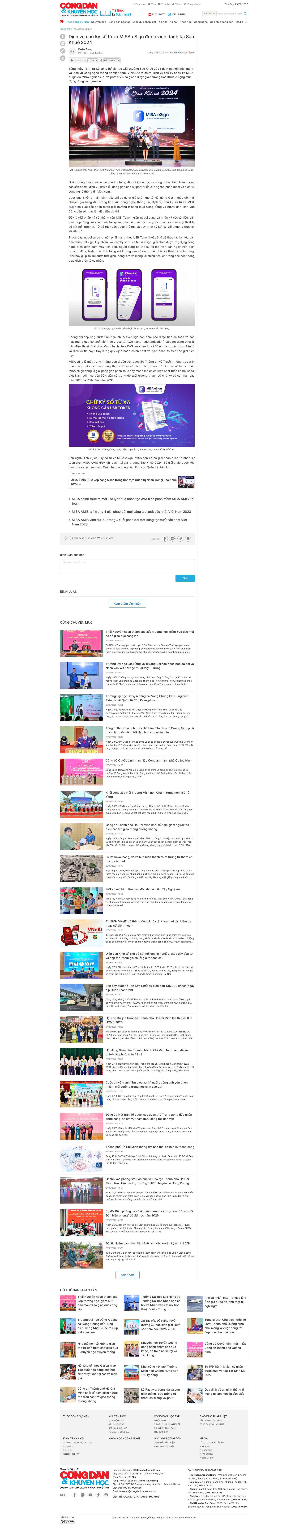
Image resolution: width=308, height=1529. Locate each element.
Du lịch (67, 1450)
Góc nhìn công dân (221, 21)
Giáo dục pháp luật (144, 21)
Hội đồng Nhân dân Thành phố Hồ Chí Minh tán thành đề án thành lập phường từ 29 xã (147, 1052)
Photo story (207, 1458)
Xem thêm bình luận (127, 603)
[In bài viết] (62, 60)
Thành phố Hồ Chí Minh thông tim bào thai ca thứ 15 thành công (150, 1147)
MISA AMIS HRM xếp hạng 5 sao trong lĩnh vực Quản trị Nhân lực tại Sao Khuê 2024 (123, 482)
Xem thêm (127, 1275)
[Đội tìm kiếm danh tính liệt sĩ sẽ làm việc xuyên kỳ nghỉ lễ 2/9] (81, 1255)
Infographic (206, 1454)
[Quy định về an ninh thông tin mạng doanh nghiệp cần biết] (195, 1396)
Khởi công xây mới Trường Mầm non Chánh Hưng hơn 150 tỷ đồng (147, 794)
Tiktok (178, 4)
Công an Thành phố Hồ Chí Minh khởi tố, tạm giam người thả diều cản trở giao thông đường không (147, 827)
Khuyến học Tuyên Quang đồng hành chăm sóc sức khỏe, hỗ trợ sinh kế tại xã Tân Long (159, 1349)
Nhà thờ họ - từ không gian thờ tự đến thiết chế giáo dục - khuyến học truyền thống (98, 1348)
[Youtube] (90, 1496)
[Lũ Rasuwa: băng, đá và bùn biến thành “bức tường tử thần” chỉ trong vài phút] (81, 868)
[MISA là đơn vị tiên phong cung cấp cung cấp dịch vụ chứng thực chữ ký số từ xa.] (132, 415)
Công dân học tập (119, 21)
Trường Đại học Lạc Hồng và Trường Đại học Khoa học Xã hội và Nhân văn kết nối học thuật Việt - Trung (150, 666)
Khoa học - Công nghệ (194, 21)
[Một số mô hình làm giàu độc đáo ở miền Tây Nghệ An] (81, 901)
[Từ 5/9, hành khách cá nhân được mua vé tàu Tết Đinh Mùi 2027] (195, 1373)
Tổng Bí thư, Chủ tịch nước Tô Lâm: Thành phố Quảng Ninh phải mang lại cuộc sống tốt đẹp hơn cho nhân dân (150, 730)
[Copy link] (62, 51)
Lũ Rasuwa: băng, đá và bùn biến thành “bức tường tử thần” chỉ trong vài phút (149, 859)
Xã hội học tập (116, 1424)
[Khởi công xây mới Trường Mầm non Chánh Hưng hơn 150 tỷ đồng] (81, 804)
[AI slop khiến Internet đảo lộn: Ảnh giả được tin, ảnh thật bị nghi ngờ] (195, 1304)
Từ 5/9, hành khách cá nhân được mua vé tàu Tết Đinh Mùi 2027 (225, 1371)
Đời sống (68, 1446)
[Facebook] (62, 38)
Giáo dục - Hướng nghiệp (167, 1424)
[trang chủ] (96, 9)
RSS (63, 1495)
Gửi (185, 578)
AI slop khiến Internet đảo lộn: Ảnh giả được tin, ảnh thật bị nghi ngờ (225, 1302)
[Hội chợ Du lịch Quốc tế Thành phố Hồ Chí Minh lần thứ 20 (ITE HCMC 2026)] (81, 1029)
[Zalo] (62, 43)
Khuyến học (98, 21)
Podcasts (205, 1446)
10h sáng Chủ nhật (164, 1446)
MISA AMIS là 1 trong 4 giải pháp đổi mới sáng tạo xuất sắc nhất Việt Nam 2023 (131, 512)
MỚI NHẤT (158, 14)
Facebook (140, 4)
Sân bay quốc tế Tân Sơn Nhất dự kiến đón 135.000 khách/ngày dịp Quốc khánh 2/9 (150, 988)
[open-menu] (246, 22)
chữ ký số (79, 538)
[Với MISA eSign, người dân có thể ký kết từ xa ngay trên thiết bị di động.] (132, 295)
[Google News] (186, 53)
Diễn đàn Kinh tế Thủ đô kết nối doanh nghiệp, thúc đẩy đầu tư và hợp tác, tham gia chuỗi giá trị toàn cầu (149, 956)
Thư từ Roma (161, 1432)
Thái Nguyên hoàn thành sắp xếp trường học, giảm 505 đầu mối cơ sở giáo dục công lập (150, 634)
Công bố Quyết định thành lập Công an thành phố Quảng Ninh (149, 760)
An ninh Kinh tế (71, 1454)
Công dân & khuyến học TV (214, 1442)
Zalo (153, 4)
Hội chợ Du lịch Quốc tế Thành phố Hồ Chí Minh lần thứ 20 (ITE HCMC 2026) (149, 1020)
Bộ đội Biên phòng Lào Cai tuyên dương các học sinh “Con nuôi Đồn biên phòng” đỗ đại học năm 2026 (149, 1213)
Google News (194, 4)
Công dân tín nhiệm (164, 1442)
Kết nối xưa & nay (118, 1428)
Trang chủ (65, 28)
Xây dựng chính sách (211, 1420)
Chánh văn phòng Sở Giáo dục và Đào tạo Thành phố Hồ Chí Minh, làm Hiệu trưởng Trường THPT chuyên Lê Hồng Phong (147, 1181)
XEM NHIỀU (179, 14)
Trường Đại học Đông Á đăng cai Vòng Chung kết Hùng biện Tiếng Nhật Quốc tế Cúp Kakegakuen (147, 698)
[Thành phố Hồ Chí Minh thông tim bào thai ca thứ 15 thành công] (81, 1158)
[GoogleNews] (106, 1496)
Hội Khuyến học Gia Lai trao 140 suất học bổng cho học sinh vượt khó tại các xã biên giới (97, 1372)
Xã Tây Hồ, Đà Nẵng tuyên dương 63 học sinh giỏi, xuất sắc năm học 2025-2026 (160, 1325)
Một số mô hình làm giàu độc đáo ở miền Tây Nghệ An (143, 889)
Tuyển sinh (160, 1420)
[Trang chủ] (62, 21)
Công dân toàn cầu (164, 1428)
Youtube (165, 4)
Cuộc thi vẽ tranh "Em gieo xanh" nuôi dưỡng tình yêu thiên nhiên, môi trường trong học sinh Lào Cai (147, 1084)
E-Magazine (206, 1450)
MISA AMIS (96, 538)
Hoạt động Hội (116, 1420)
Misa (110, 538)
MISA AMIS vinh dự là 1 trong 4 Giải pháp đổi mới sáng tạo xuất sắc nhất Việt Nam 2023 (129, 522)
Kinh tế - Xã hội (167, 21)
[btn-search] (245, 14)
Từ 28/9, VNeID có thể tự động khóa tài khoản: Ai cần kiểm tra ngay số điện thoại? (149, 923)
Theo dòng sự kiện (77, 21)
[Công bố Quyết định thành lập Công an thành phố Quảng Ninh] (81, 772)
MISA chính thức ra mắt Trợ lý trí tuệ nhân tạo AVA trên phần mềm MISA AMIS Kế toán (132, 501)
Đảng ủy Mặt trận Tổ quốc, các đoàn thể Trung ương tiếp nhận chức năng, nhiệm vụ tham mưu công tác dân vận (149, 1116)
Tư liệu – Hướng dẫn (119, 1432)
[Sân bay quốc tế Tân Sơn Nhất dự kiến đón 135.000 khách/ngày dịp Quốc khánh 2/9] (81, 997)
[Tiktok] (98, 1496)
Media (239, 21)
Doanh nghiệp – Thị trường (77, 1442)
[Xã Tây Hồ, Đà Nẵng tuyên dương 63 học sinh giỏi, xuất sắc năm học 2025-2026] (132, 1327)
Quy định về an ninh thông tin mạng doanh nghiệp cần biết (225, 1391)
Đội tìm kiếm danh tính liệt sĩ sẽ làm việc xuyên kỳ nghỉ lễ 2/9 (148, 1243)
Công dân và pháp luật (212, 1424)
